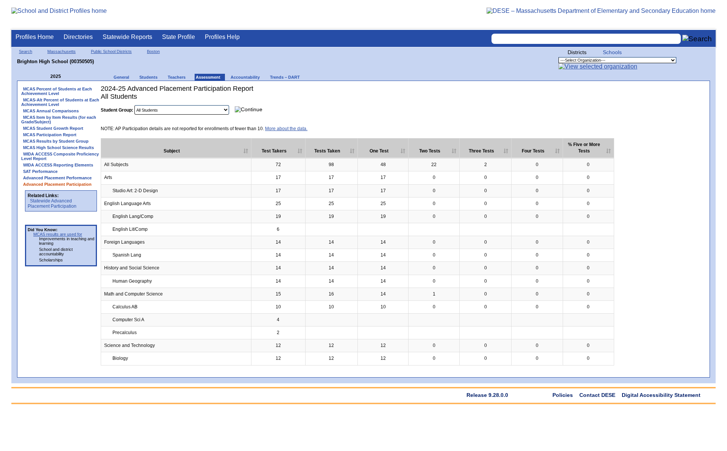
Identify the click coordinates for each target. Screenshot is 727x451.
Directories (78, 37)
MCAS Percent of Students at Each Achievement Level (56, 91)
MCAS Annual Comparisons (51, 111)
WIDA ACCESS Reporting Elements (58, 165)
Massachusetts (61, 51)
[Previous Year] (45, 76)
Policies (562, 395)
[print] (658, 109)
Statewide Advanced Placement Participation (52, 203)
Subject (172, 151)
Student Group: (117, 110)
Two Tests (429, 151)
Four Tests (533, 151)
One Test (379, 151)
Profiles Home (35, 37)
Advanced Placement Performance (57, 178)
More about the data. (286, 128)
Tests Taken (327, 151)
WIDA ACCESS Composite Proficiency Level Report (60, 156)
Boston (153, 51)
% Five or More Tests (584, 148)
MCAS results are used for (57, 234)
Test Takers (274, 151)
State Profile (178, 37)
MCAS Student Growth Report (53, 128)
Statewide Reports (127, 37)
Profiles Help (222, 37)
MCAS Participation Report (49, 134)
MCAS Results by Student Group (56, 141)
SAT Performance (40, 171)
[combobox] (586, 39)
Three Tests (481, 151)
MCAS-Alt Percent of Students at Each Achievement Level (60, 102)
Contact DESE (597, 395)
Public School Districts (111, 51)
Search (25, 51)
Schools (612, 52)
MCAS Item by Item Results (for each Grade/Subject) (58, 119)
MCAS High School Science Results (58, 147)
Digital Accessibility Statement (661, 395)
